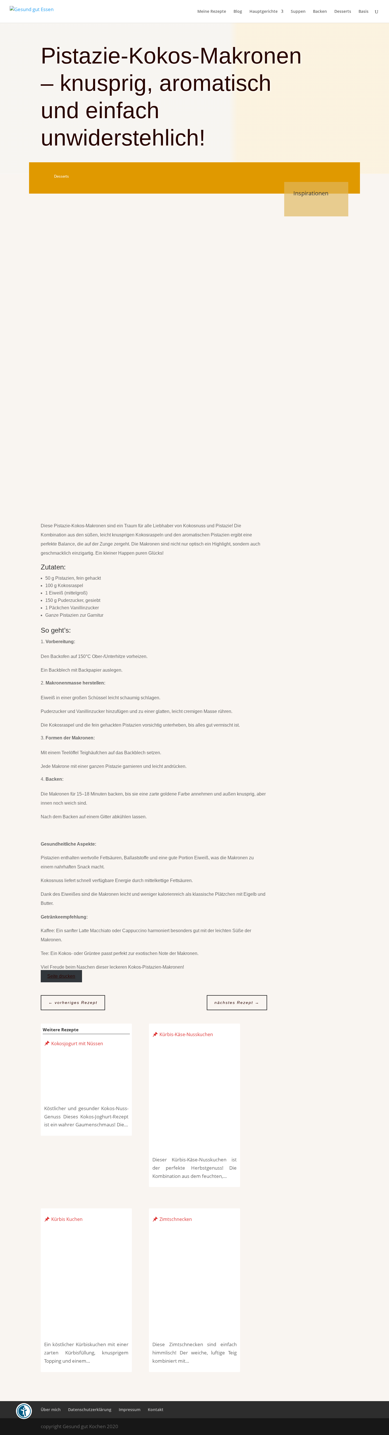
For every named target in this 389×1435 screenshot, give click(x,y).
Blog (238, 11)
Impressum (129, 1409)
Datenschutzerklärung (89, 1409)
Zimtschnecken (175, 1219)
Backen (320, 11)
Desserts (342, 11)
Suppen (298, 11)
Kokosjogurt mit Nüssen (77, 1043)
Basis (363, 11)
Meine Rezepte (211, 11)
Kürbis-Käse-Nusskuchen (186, 1034)
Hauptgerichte (263, 11)
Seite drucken (61, 976)
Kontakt (155, 1409)
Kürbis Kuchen (67, 1219)
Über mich (51, 1409)
